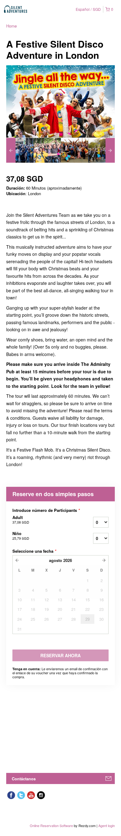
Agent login (106, 825)
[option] (20, 150)
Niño (20, 536)
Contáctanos (24, 779)
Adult (20, 520)
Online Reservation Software (51, 825)
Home (11, 26)
